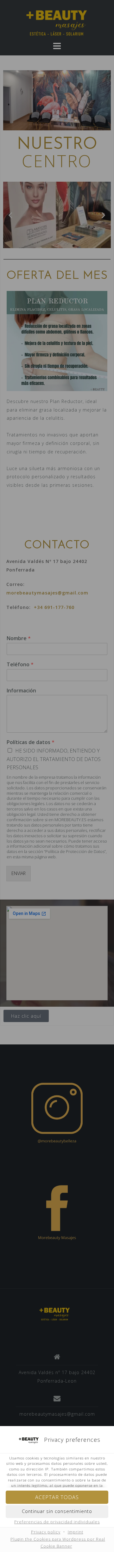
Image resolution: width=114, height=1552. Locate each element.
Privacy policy (45, 1532)
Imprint (75, 1532)
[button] (57, 1511)
